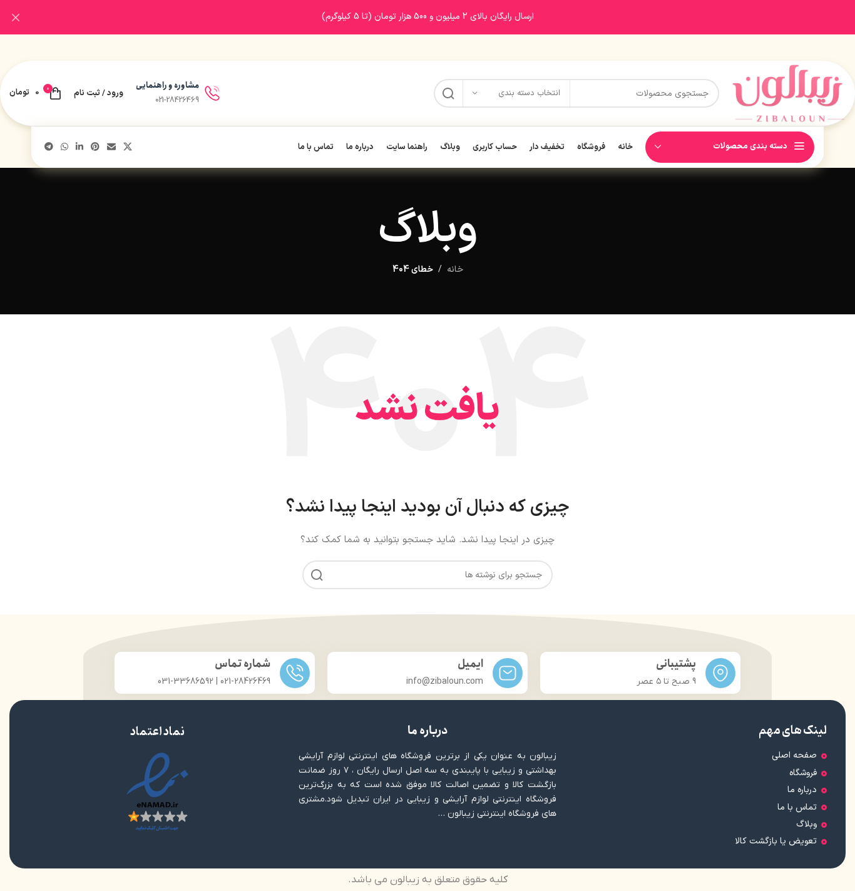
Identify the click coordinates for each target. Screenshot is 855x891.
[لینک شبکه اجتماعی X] (128, 147)
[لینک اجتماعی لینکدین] (79, 147)
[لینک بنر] (446, 17)
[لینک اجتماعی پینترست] (95, 147)
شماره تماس (242, 664)
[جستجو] (448, 93)
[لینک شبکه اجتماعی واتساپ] (64, 147)
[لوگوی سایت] (789, 93)
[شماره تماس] (295, 673)
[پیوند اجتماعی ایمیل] (111, 147)
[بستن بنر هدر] (15, 17)
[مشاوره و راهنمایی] (212, 93)
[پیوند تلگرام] (49, 147)
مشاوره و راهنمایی (167, 85)
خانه (455, 269)
